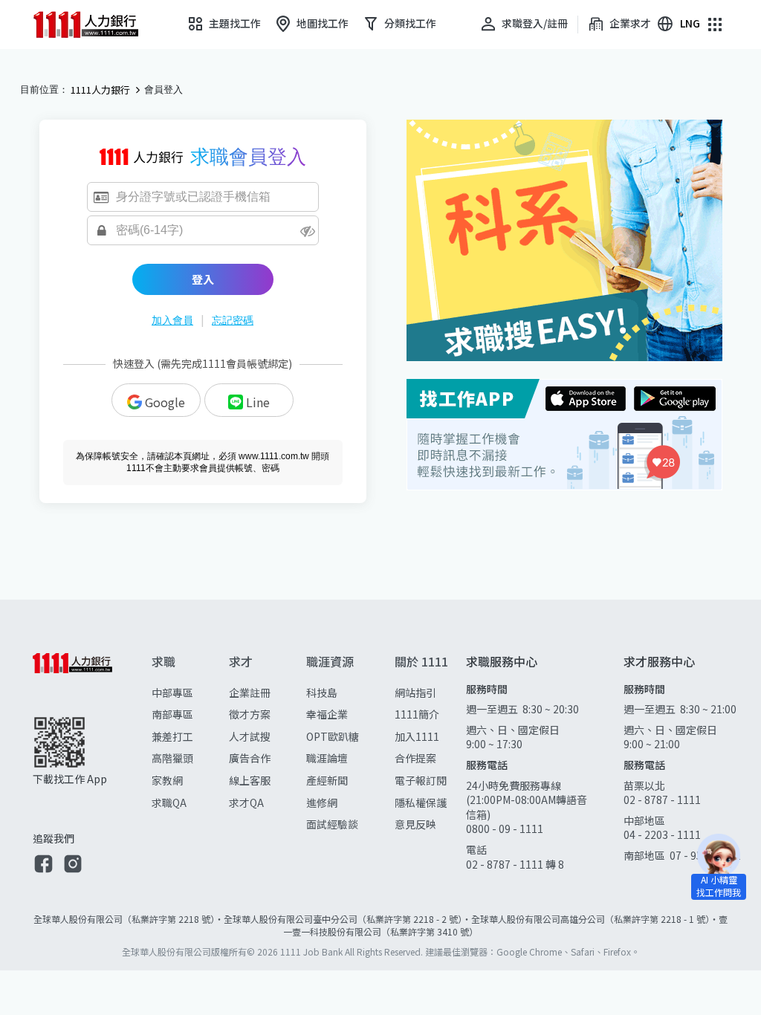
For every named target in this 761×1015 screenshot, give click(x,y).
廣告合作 (250, 757)
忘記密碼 (232, 320)
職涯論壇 (327, 757)
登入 (203, 279)
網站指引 (415, 692)
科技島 (321, 692)
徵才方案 (250, 714)
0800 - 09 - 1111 (505, 828)
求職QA (169, 802)
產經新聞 (327, 780)
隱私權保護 (421, 802)
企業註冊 (250, 692)
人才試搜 (250, 736)
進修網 (321, 802)
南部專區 (172, 714)
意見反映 (415, 824)
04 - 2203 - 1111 (662, 834)
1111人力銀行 (100, 90)
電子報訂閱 (421, 780)
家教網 (167, 780)
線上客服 (250, 780)
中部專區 (172, 692)
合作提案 (415, 757)
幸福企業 (327, 714)
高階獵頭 (172, 757)
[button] (43, 865)
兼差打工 (172, 736)
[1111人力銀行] (96, 24)
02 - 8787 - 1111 (662, 799)
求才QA (246, 802)
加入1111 (417, 736)
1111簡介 (417, 714)
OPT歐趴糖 (332, 736)
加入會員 (172, 320)
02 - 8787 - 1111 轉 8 (515, 864)
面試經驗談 (332, 824)
